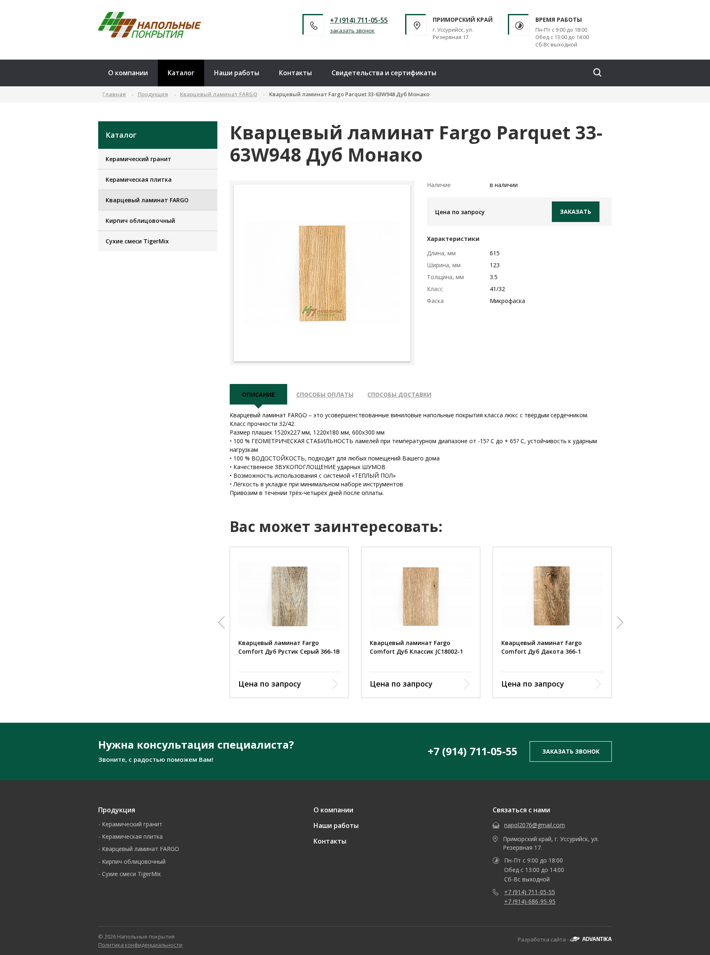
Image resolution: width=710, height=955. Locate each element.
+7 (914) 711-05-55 (359, 20)
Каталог (181, 72)
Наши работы (236, 72)
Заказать (575, 211)
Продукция (116, 809)
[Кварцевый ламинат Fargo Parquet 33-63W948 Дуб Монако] (322, 273)
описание (258, 394)
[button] (221, 622)
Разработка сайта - (544, 939)
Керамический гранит (138, 159)
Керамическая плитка (139, 179)
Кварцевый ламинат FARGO (147, 200)
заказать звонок (352, 30)
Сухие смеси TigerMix (137, 241)
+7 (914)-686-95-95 (530, 901)
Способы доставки (399, 394)
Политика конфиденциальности (140, 944)
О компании (128, 72)
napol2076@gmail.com (534, 825)
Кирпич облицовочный (140, 220)
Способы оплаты (324, 394)
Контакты (295, 72)
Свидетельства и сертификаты (384, 72)
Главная (114, 94)
